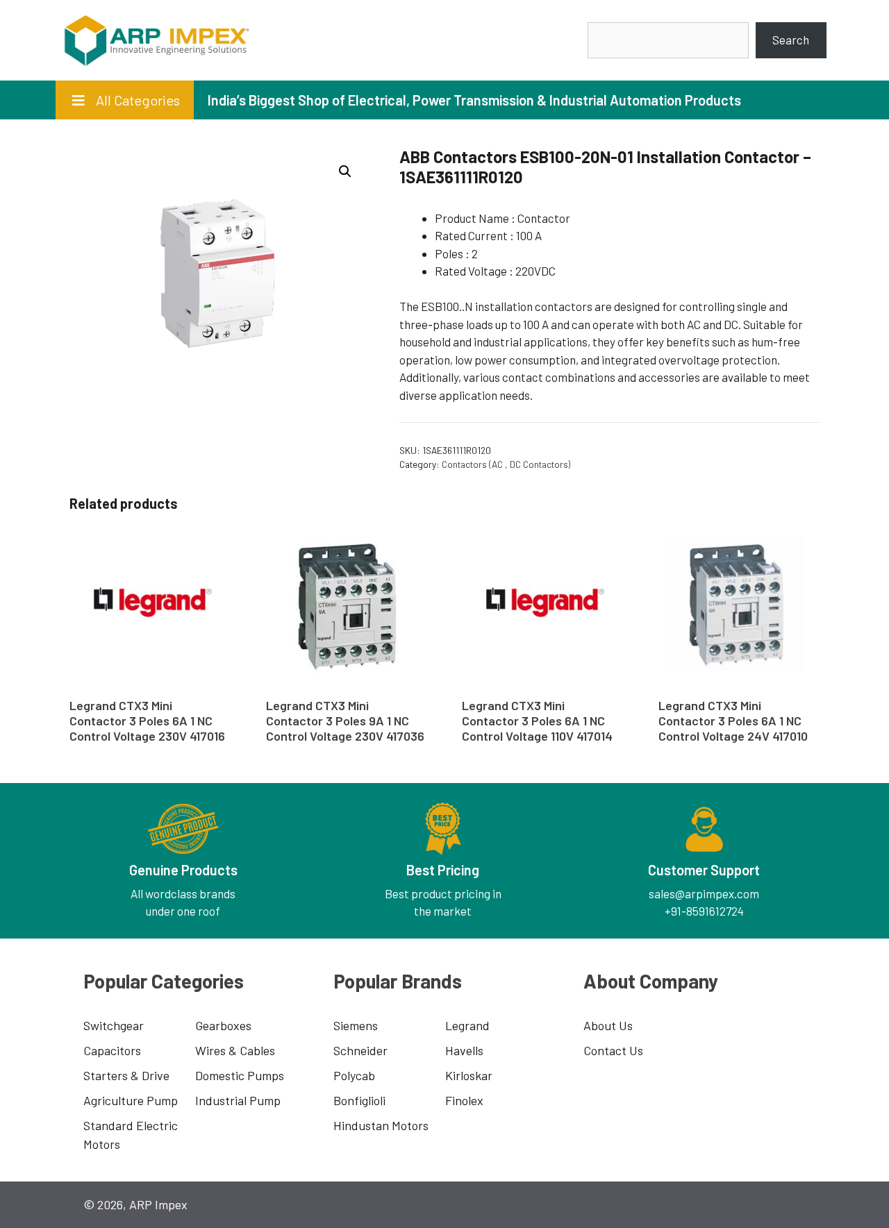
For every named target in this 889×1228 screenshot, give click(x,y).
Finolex (464, 1100)
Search (790, 40)
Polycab (354, 1075)
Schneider (360, 1050)
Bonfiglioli (359, 1100)
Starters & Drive (126, 1075)
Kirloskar (468, 1075)
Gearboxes (223, 1025)
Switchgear (113, 1025)
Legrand (467, 1025)
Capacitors (112, 1050)
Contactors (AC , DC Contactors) (506, 464)
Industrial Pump (238, 1100)
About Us (608, 1025)
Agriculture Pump (130, 1100)
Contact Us (613, 1050)
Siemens (355, 1025)
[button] (345, 171)
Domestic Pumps (239, 1075)
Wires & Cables (235, 1050)
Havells (464, 1050)
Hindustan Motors (381, 1125)
